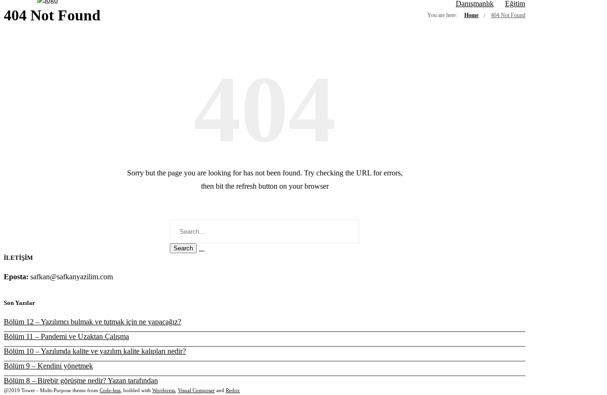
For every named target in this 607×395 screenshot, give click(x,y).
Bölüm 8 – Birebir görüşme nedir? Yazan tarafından (81, 381)
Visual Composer (196, 390)
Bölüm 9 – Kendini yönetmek (48, 366)
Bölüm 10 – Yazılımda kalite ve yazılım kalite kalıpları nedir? (95, 351)
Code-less (110, 390)
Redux (233, 390)
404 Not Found (508, 15)
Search (183, 248)
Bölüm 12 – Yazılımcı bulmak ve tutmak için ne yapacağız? (92, 322)
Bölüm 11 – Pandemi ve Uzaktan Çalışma (66, 336)
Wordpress (163, 390)
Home (471, 15)
